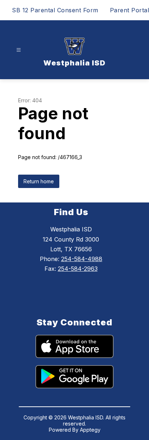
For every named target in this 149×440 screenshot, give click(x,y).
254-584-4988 (81, 258)
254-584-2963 (78, 268)
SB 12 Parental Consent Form (55, 10)
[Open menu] (18, 50)
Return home (39, 181)
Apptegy (90, 430)
